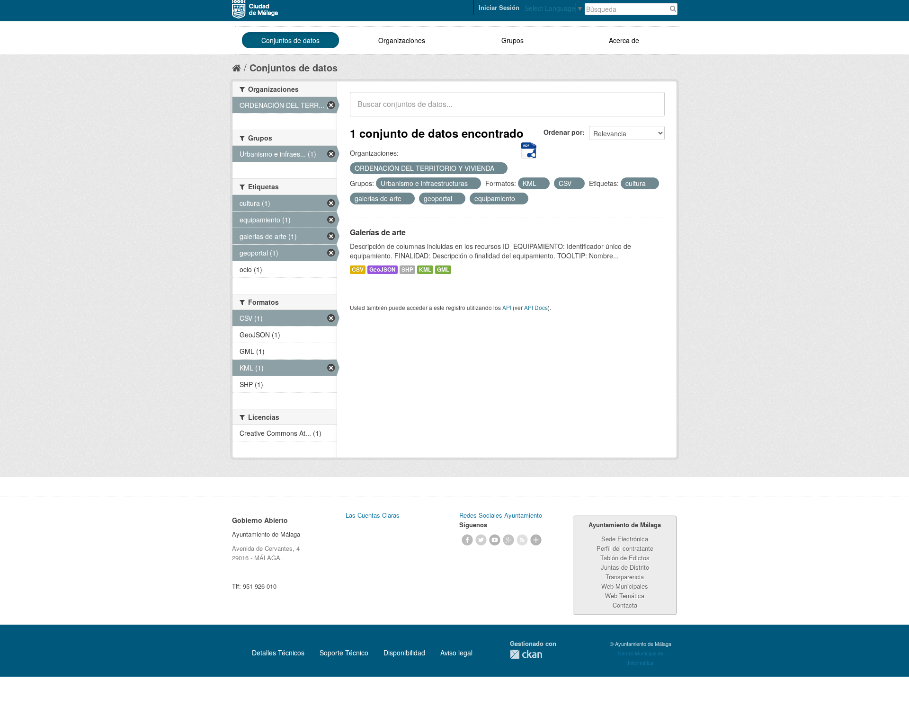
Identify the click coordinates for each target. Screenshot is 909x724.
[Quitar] (499, 168)
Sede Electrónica (624, 538)
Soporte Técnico (344, 652)
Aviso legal (456, 652)
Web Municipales (624, 586)
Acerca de (624, 40)
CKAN (526, 654)
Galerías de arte (378, 232)
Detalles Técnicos (278, 652)
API (506, 307)
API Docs (536, 307)
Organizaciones (401, 40)
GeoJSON (382, 269)
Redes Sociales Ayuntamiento (500, 515)
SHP (407, 269)
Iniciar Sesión (499, 7)
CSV (358, 269)
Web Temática (624, 595)
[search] (651, 109)
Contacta (625, 604)
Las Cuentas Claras (373, 515)
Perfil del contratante (625, 548)
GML (443, 269)
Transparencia (625, 576)
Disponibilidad (404, 652)
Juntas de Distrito (625, 567)
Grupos (512, 40)
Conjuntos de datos (290, 40)
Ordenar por (563, 132)
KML (425, 269)
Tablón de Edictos (625, 557)
